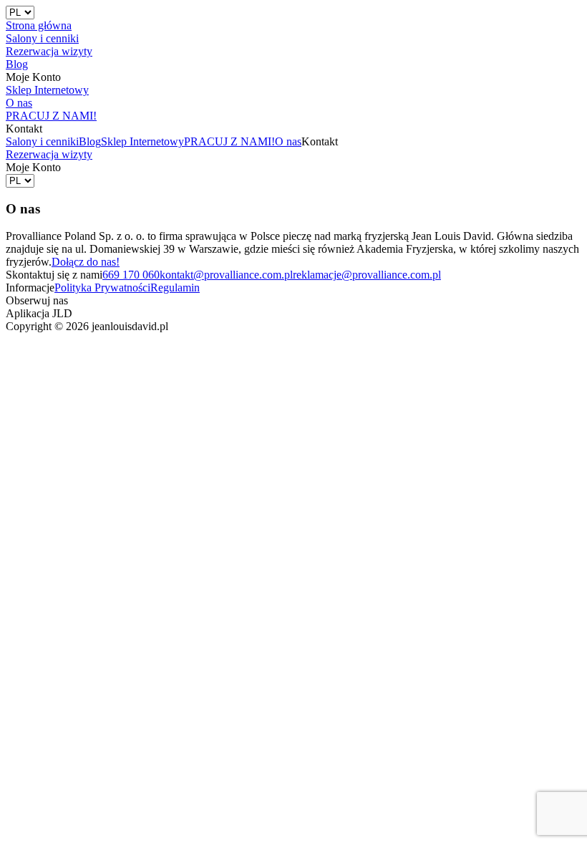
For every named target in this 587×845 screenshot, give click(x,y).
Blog (90, 141)
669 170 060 (131, 275)
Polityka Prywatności (102, 287)
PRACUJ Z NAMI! (229, 141)
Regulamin (175, 287)
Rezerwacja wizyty (49, 154)
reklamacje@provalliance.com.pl (367, 275)
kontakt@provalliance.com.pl (226, 275)
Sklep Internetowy (142, 141)
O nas (288, 141)
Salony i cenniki (42, 141)
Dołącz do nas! (86, 262)
